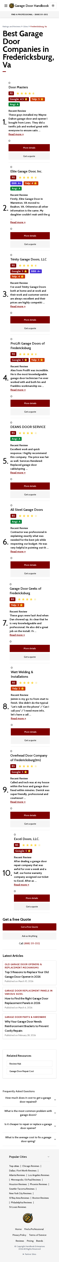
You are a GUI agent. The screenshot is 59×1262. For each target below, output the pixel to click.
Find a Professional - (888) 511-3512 (29, 14)
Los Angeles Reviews (38, 1175)
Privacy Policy (19, 1235)
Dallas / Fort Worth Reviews (23, 1170)
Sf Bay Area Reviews (19, 1197)
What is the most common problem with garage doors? (28, 1112)
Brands (39, 1240)
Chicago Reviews (30, 1166)
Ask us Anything (29, 936)
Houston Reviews (18, 1184)
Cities (25, 26)
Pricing (30, 1240)
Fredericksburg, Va (38, 26)
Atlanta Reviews (17, 1175)
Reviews (20, 1240)
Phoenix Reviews (38, 1184)
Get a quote (29, 156)
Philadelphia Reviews (21, 1202)
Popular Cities (18, 1157)
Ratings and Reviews (12, 26)
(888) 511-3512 (32, 943)
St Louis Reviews (17, 1207)
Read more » (16, 134)
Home (18, 1229)
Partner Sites (30, 1254)
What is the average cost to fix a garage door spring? (28, 1139)
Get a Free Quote (29, 926)
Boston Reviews (40, 1197)
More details (29, 147)
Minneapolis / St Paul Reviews (26, 1179)
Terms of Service (37, 1235)
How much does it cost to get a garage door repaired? (28, 1099)
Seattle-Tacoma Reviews (22, 1188)
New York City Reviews (20, 1193)
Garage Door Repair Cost (22, 1071)
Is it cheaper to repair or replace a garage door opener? (28, 1126)
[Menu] (6, 6)
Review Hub (15, 1063)
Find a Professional (34, 1229)
